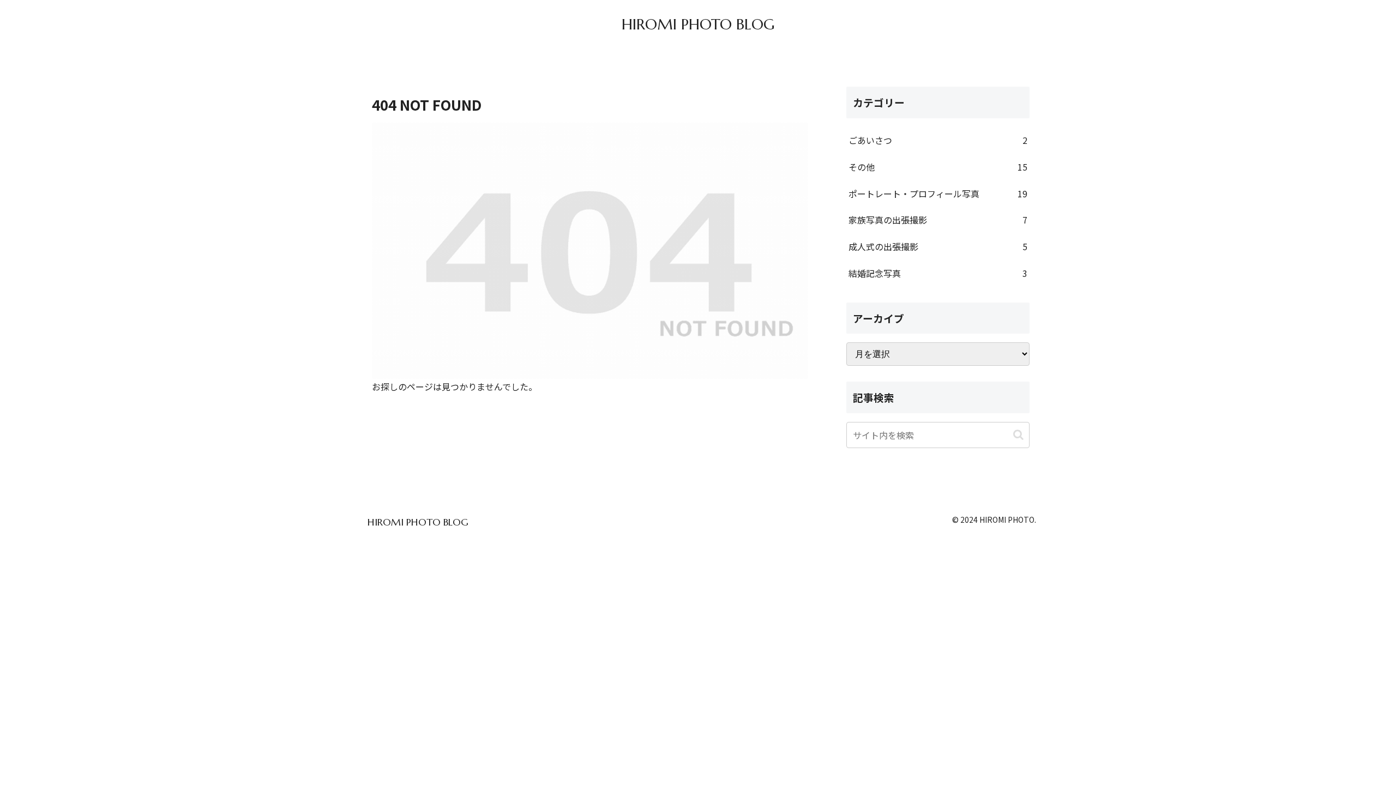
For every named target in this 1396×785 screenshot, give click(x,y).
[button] (1018, 434)
